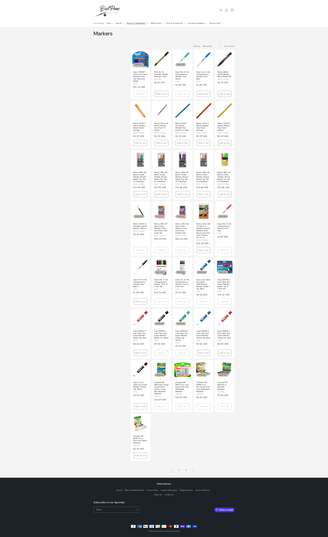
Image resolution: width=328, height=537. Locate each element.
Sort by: (197, 46)
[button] (109, 23)
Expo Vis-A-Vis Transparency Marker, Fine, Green (182, 75)
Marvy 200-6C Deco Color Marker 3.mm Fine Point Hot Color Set (161, 228)
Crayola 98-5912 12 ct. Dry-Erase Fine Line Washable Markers (182, 386)
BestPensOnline (160, 531)
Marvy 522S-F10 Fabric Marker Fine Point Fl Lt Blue (182, 126)
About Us (158, 494)
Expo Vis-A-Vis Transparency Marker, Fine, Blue (203, 75)
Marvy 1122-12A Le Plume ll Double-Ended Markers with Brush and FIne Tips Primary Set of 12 (203, 230)
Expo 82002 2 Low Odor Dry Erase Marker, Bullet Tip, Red (139, 334)
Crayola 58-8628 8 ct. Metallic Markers (223, 385)
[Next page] (193, 470)
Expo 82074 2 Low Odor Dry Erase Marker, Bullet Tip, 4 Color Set (224, 284)
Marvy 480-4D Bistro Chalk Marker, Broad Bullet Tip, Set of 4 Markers (160, 177)
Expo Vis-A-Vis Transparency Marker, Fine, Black (140, 283)
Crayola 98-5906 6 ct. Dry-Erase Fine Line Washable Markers (203, 386)
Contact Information (169, 490)
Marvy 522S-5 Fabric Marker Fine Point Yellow (224, 126)
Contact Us (169, 494)
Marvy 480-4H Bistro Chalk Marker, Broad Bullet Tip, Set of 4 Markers (139, 177)
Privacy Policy (152, 490)
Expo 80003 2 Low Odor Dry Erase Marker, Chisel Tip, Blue (203, 334)
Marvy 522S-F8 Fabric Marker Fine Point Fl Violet (161, 126)
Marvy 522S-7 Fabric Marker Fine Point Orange (202, 126)
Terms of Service (203, 490)
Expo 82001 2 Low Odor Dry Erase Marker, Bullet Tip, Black (161, 334)
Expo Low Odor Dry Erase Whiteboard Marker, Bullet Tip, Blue (203, 284)
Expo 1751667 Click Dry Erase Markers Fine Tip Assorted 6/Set (140, 76)
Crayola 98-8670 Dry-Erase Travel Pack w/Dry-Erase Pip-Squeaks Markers (161, 388)
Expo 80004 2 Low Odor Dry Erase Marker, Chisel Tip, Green (181, 335)
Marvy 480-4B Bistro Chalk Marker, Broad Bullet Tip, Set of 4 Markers (202, 177)
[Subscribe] (137, 510)
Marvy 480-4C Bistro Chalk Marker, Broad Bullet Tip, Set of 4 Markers (182, 177)
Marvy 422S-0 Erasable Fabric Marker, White (140, 226)
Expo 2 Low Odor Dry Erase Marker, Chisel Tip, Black (140, 385)
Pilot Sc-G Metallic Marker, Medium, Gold (161, 74)
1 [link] (172, 470)
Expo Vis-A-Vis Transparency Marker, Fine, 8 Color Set (161, 283)
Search (119, 490)
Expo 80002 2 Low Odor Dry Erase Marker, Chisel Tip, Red (224, 334)
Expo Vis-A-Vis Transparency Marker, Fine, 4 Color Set (182, 283)
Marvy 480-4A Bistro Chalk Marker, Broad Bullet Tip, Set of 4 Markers (224, 177)
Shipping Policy (186, 490)
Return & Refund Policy (134, 490)
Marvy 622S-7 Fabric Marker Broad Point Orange (139, 126)
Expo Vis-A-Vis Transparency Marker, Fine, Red (224, 227)
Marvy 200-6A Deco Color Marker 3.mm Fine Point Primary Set (182, 228)
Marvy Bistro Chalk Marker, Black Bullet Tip (224, 74)
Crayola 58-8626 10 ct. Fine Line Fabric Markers (140, 439)
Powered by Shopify (173, 531)
